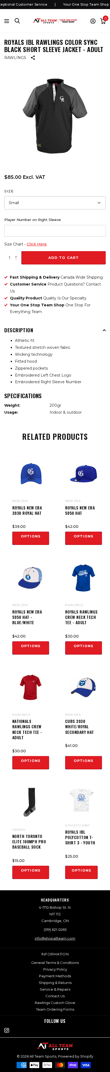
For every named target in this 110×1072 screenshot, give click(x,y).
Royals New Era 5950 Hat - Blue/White (27, 617)
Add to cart (63, 257)
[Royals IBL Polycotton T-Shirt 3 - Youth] (81, 800)
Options (30, 536)
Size (9, 191)
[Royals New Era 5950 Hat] (83, 474)
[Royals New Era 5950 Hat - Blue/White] (31, 578)
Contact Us (55, 996)
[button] (17, 253)
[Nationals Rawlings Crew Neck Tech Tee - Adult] (31, 687)
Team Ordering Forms (55, 1009)
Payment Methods (55, 976)
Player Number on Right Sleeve (32, 219)
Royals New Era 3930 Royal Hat (27, 510)
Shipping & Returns (55, 982)
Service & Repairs (55, 989)
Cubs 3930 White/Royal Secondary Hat (79, 726)
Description (18, 330)
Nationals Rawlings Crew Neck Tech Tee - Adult (27, 729)
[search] (17, 21)
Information (55, 954)
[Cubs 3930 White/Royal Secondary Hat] (83, 687)
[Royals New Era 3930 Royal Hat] (31, 474)
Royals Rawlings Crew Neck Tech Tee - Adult (81, 617)
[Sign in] (93, 21)
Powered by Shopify (75, 1056)
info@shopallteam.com (55, 938)
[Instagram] (6, 1030)
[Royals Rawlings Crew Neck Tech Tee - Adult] (83, 578)
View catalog (7, 21)
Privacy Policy (55, 969)
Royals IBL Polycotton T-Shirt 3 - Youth (80, 837)
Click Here (37, 244)
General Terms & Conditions (55, 962)
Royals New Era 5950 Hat (80, 510)
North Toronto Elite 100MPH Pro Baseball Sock (29, 841)
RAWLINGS (15, 57)
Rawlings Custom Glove (55, 1002)
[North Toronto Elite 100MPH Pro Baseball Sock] (31, 802)
